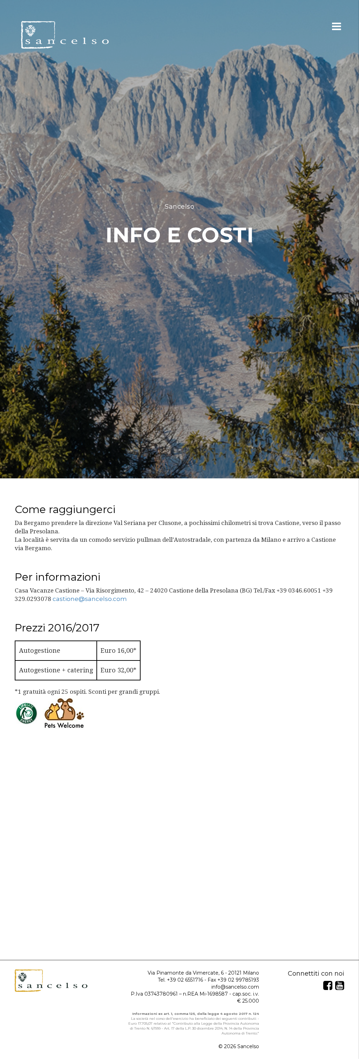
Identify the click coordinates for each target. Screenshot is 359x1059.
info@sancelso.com (235, 987)
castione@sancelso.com (90, 598)
